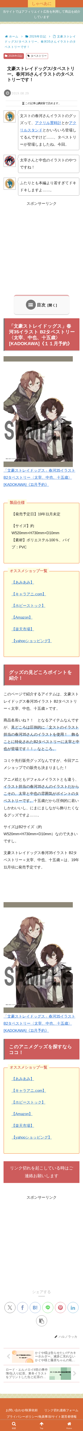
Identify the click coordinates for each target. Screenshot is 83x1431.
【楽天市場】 (23, 629)
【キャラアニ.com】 (29, 594)
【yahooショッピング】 (32, 641)
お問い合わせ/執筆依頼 (22, 1410)
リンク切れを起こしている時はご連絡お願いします (41, 1172)
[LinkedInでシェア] (73, 1307)
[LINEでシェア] (47, 1307)
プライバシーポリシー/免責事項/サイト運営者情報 (42, 1416)
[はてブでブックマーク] (35, 1307)
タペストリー (39, 55)
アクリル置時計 (48, 123)
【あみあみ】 (23, 582)
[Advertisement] (41, 248)
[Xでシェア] (9, 1307)
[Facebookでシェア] (22, 1307)
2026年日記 (15, 55)
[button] (41, 1320)
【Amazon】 (22, 617)
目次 (41, 305)
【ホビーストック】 (28, 606)
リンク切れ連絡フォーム (61, 1410)
